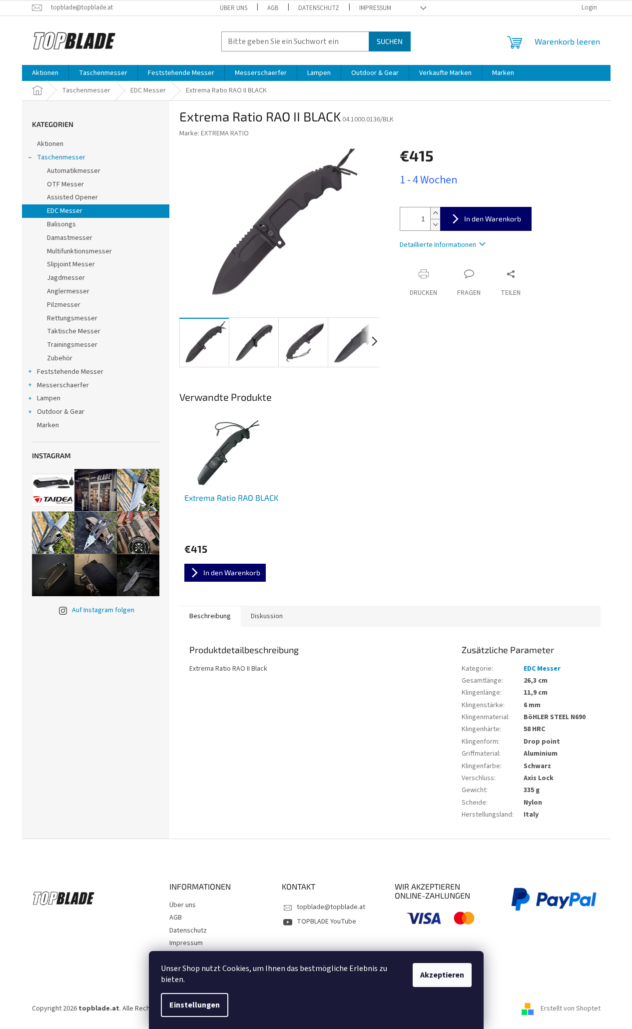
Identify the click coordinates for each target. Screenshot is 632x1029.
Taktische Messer (73, 331)
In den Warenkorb (492, 218)
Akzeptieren (442, 975)
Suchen (390, 41)
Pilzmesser (63, 305)
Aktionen (50, 144)
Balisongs (61, 224)
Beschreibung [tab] (210, 616)
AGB (272, 7)
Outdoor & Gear (60, 412)
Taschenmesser (61, 157)
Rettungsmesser (72, 318)
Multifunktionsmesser (79, 251)
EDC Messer (64, 211)
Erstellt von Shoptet (571, 1009)
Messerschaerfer (63, 385)
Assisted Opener (72, 197)
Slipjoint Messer (71, 264)
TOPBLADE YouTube (326, 922)
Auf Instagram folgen (103, 610)
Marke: (214, 133)
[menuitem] (45, 73)
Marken (48, 425)
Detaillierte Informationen (438, 245)
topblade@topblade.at (331, 907)
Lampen (48, 398)
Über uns (233, 7)
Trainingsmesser (72, 345)
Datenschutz (318, 7)
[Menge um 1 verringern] (435, 224)
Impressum (375, 7)
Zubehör (59, 358)
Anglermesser (68, 291)
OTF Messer (65, 184)
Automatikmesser (73, 171)
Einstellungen (194, 1005)
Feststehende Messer (70, 372)
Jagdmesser (66, 278)
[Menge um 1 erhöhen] (435, 213)
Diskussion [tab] (267, 616)
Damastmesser (69, 238)
